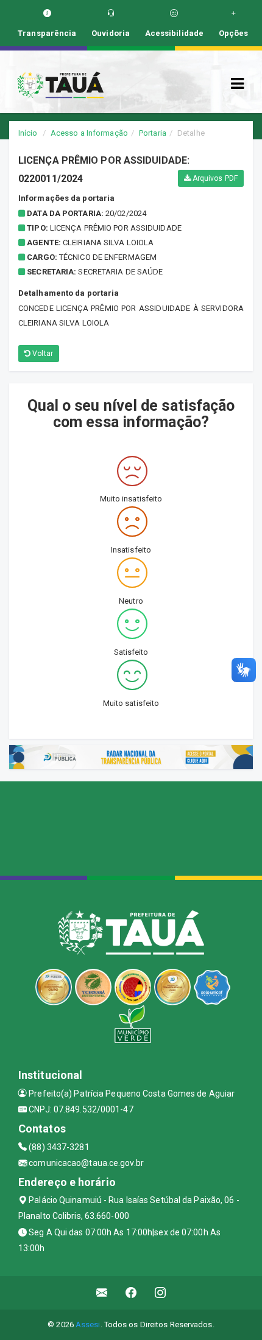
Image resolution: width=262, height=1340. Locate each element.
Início (28, 133)
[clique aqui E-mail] (102, 1292)
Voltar (41, 353)
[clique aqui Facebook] (131, 1292)
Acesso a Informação (89, 133)
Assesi (88, 1324)
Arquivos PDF (214, 178)
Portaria (152, 133)
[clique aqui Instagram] (160, 1292)
